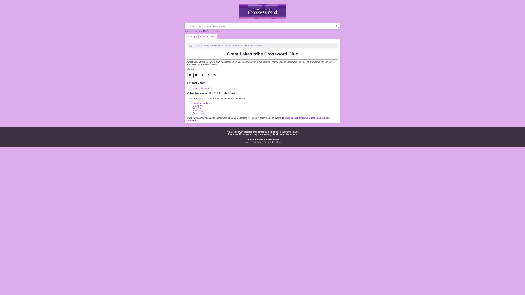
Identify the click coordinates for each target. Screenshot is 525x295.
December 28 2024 (233, 45)
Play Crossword (207, 36)
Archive (277, 142)
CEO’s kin (198, 106)
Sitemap (257, 142)
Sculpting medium (201, 103)
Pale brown (198, 113)
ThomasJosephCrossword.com (262, 139)
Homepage (191, 36)
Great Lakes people (202, 88)
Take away (198, 111)
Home (247, 142)
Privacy (267, 142)
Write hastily (199, 108)
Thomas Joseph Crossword (208, 45)
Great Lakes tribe (253, 45)
